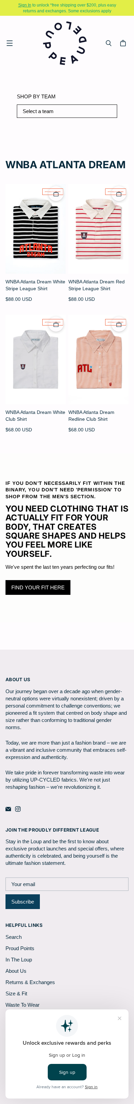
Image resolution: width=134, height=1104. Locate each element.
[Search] (108, 43)
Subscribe (22, 902)
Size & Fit (16, 993)
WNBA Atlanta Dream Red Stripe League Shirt (96, 285)
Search (13, 937)
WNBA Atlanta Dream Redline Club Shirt (91, 415)
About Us (15, 971)
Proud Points (19, 948)
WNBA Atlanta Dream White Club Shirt (35, 415)
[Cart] (124, 43)
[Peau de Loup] (65, 43)
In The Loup (18, 959)
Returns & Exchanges (30, 982)
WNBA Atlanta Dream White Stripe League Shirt (35, 285)
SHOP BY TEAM (36, 96)
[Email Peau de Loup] (8, 809)
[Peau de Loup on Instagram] (18, 809)
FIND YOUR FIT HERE (38, 587)
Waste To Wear (22, 1005)
